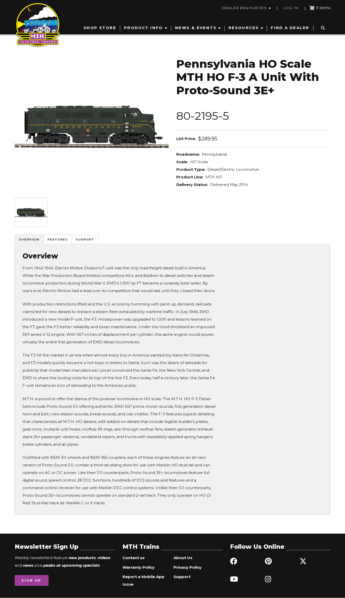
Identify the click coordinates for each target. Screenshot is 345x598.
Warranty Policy (138, 567)
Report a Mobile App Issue (143, 580)
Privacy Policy (188, 567)
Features (57, 239)
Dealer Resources (244, 8)
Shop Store (100, 27)
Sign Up (31, 580)
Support (85, 239)
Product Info (143, 27)
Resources (244, 27)
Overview (29, 239)
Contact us (133, 557)
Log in (291, 8)
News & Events (195, 27)
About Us (183, 557)
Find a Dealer (290, 27)
